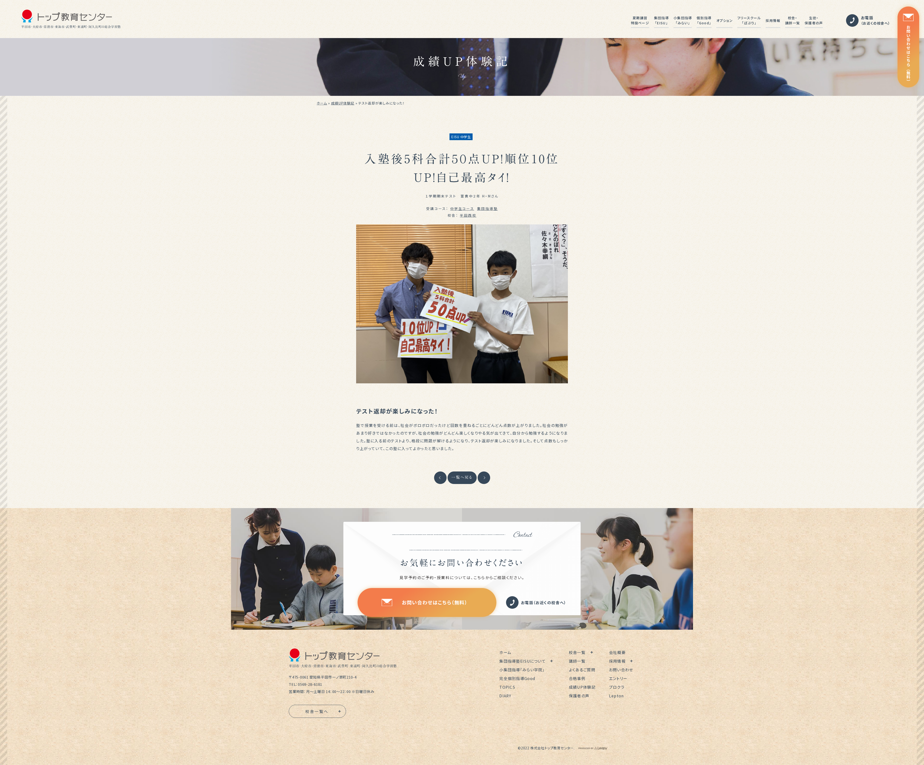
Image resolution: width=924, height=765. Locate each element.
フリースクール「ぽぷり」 (749, 20)
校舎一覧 (577, 652)
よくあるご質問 (582, 670)
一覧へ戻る (462, 477)
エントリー (618, 678)
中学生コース (462, 208)
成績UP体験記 (342, 103)
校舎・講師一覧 (792, 20)
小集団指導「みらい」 (683, 20)
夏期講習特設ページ (640, 20)
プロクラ (616, 687)
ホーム (322, 103)
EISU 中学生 (461, 136)
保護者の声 (579, 696)
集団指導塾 (487, 208)
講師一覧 (577, 661)
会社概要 (617, 652)
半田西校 (468, 215)
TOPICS (507, 687)
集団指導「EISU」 (661, 20)
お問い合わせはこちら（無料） (908, 54)
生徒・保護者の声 (814, 20)
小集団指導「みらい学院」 (522, 670)
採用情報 (773, 20)
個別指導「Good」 (704, 20)
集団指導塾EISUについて (522, 661)
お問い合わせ (621, 670)
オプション (724, 20)
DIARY (505, 696)
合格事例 (577, 678)
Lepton (616, 696)
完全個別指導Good (517, 678)
